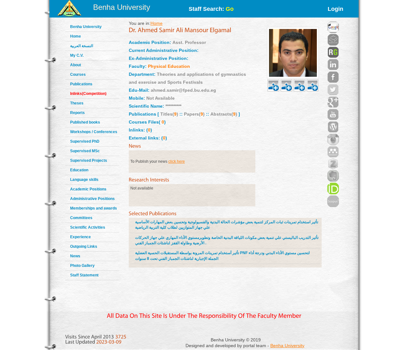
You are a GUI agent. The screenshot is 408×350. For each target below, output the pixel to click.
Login (335, 9)
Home (75, 36)
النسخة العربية (81, 46)
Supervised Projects (88, 160)
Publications (81, 84)
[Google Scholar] (333, 19)
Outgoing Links (83, 246)
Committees (81, 218)
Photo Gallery (82, 265)
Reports (77, 113)
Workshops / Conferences (93, 132)
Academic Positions (88, 189)
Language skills (84, 179)
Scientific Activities (87, 227)
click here (176, 161)
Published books (85, 122)
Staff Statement (84, 275)
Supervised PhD (84, 141)
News (75, 256)
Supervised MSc (85, 151)
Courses (78, 74)
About (75, 65)
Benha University (121, 7)
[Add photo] (273, 78)
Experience (80, 237)
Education (79, 170)
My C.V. (77, 55)
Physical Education (169, 66)
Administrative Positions (92, 198)
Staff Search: (211, 9)
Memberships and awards (93, 208)
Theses (77, 103)
